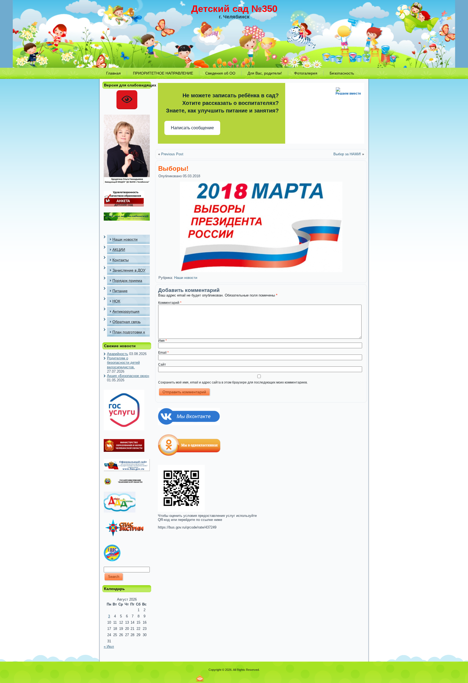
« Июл (109, 647)
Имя (162, 341)
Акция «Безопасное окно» (128, 376)
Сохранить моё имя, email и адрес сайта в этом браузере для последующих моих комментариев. (233, 382)
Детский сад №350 (234, 8)
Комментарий (169, 303)
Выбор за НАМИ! (347, 154)
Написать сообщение (192, 127)
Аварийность (117, 354)
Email (163, 353)
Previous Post (172, 154)
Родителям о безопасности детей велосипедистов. (123, 362)
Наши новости (185, 278)
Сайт (162, 364)
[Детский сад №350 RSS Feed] (200, 678)
